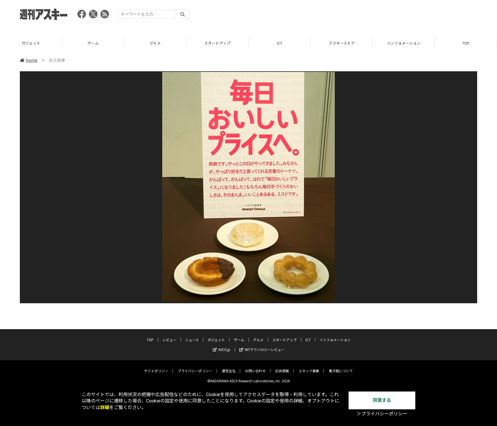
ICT (279, 43)
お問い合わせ (255, 370)
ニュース (192, 339)
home (31, 60)
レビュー (169, 339)
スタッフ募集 (309, 370)
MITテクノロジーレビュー (264, 349)
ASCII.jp (224, 349)
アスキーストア (342, 43)
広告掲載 (282, 370)
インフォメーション (403, 43)
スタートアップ (217, 43)
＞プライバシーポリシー (382, 414)
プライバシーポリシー (195, 370)
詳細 (104, 407)
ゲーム (93, 43)
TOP (465, 43)
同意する (382, 400)
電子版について (341, 370)
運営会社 (229, 370)
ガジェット (31, 43)
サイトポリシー (156, 370)
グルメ (155, 43)
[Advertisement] (372, 16)
